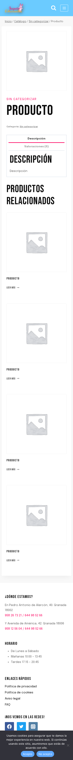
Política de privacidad (21, 686)
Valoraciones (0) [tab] (36, 146)
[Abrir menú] (64, 8)
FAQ (7, 704)
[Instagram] (33, 726)
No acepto (45, 754)
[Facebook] (9, 726)
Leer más (11, 287)
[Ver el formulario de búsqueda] (53, 8)
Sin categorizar (21, 99)
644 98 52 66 (33, 615)
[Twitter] (21, 726)
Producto (12, 279)
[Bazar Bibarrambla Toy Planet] (14, 8)
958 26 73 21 (13, 615)
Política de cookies (19, 692)
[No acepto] (68, 745)
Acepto (27, 754)
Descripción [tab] (36, 138)
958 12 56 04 (13, 628)
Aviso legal (12, 698)
